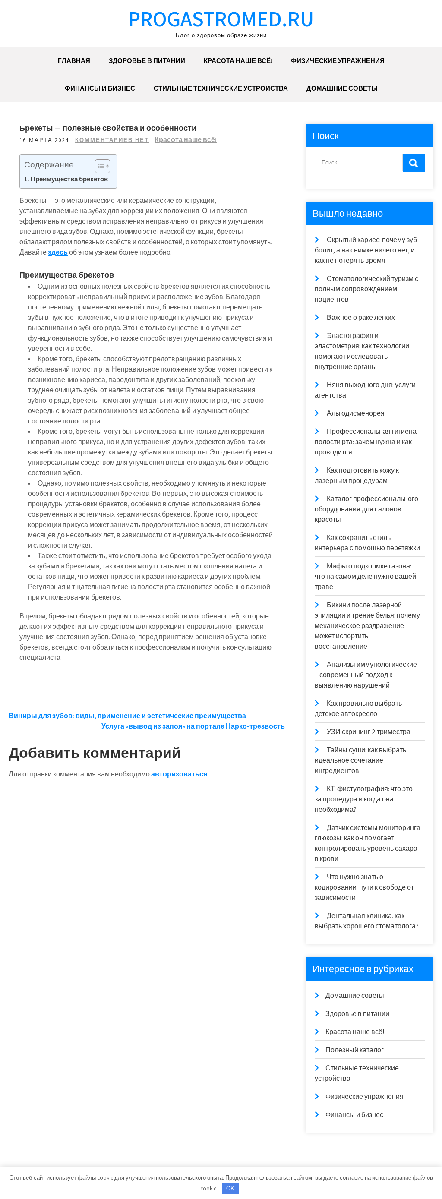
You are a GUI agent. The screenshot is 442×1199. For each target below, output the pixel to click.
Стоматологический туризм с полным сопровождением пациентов (366, 289)
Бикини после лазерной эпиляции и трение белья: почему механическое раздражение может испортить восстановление (367, 625)
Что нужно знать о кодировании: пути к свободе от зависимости (364, 887)
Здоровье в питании (147, 61)
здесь (58, 252)
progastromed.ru (221, 18)
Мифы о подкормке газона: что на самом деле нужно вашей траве (365, 576)
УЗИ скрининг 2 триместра (368, 731)
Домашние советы (342, 88)
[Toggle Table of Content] (98, 166)
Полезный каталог (354, 1049)
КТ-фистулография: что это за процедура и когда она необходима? (364, 799)
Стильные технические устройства (221, 88)
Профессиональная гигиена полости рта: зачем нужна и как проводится (366, 442)
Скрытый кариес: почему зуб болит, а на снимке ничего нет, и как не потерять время (366, 250)
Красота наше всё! (238, 61)
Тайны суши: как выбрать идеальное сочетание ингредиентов (360, 760)
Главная (74, 61)
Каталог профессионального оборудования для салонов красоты (366, 509)
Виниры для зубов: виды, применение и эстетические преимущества (127, 715)
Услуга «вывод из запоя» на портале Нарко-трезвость (193, 726)
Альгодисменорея (356, 413)
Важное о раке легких (361, 317)
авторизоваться (179, 774)
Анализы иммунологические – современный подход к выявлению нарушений (366, 675)
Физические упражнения (338, 61)
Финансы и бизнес (100, 88)
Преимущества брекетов (69, 178)
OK (230, 1188)
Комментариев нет (112, 140)
